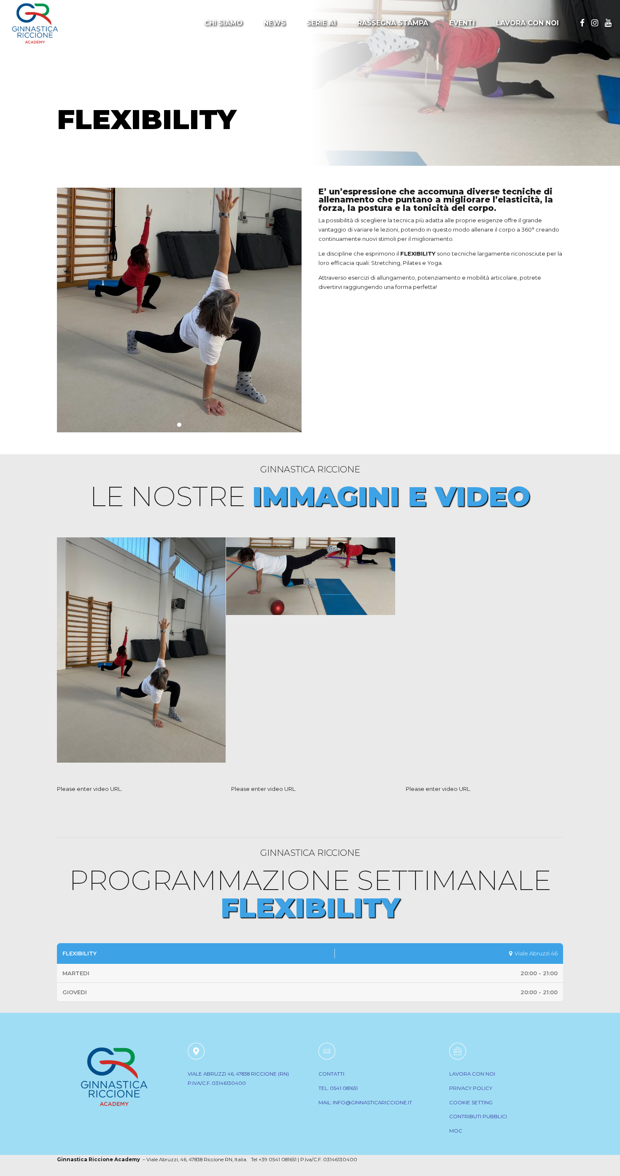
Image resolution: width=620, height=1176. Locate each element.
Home (71, 91)
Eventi (462, 23)
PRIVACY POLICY (470, 1088)
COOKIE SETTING (471, 1103)
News (275, 23)
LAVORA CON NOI (472, 1074)
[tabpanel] (179, 310)
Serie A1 (321, 23)
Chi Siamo (223, 23)
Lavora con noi (527, 23)
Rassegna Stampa (392, 23)
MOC (455, 1131)
